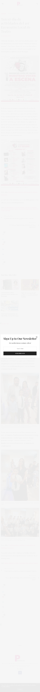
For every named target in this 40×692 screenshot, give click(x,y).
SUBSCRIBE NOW (20, 353)
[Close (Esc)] (37, 337)
